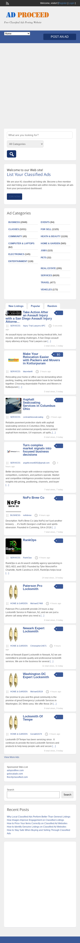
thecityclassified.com (17, 777)
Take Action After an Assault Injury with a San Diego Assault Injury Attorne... (29, 316)
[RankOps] (13, 553)
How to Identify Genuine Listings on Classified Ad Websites (36, 826)
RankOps (29, 540)
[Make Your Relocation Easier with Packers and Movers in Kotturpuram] (13, 367)
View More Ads (11, 757)
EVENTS (45, 222)
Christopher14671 (38, 646)
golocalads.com (15, 773)
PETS (44, 257)
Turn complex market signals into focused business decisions (37, 449)
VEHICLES (46, 289)
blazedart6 (28, 371)
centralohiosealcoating (33, 417)
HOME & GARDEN (50, 243)
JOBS (44, 250)
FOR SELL (46, 229)
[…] (49, 341)
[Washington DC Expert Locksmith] (13, 687)
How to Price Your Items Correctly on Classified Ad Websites (37, 823)
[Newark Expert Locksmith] (13, 641)
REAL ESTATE (48, 268)
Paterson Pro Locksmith (32, 587)
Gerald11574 (36, 734)
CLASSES (13, 229)
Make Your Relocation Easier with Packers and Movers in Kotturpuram (41, 358)
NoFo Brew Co (33, 497)
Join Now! (14, 196)
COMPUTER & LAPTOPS (21, 243)
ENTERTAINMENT (17, 261)
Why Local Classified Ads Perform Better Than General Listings (38, 816)
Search (10, 789)
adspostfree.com (15, 770)
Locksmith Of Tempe (33, 718)
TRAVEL (45, 282)
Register (62, 3)
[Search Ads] (11, 154)
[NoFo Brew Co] (13, 511)
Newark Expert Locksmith (33, 629)
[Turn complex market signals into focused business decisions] (13, 458)
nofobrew (27, 515)
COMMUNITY (15, 236)
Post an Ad (60, 36)
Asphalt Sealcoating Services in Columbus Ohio (39, 404)
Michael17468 (36, 603)
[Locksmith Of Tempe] (13, 730)
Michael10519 (36, 691)
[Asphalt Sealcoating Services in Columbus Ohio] (13, 413)
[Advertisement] (40, 86)
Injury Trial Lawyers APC (34, 326)
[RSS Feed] (7, 2)
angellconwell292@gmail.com (36, 463)
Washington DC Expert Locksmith (36, 675)
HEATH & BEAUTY (50, 236)
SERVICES (46, 275)
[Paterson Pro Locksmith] (13, 599)
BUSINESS (14, 222)
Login (71, 3)
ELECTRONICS (16, 254)
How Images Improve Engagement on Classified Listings (35, 820)
